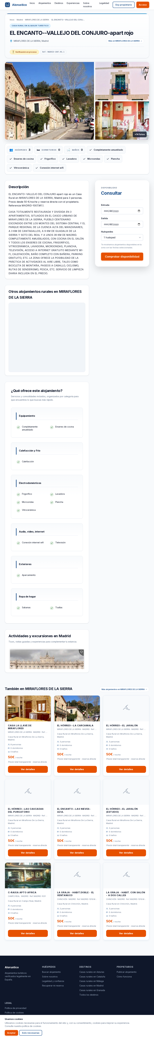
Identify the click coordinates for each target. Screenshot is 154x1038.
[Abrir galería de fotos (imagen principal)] (49, 101)
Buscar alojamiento (51, 972)
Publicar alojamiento (127, 972)
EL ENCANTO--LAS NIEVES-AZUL (74, 810)
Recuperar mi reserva (53, 985)
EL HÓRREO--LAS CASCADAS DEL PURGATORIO (26, 810)
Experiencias (73, 3)
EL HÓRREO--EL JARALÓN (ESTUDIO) (122, 810)
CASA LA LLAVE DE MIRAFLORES (20, 727)
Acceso (143, 4)
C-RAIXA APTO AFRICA (22, 892)
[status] (24, 52)
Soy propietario (123, 4)
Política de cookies (14, 1012)
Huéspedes (107, 231)
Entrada (105, 205)
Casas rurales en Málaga (91, 981)
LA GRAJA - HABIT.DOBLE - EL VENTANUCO (75, 894)
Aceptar (11, 1033)
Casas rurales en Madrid (91, 985)
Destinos (59, 3)
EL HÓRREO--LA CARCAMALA (75, 725)
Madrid (20, 20)
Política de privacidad (15, 1008)
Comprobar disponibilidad (122, 256)
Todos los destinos (88, 994)
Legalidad (104, 3)
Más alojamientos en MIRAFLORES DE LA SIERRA (123, 689)
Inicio (32, 3)
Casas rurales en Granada (92, 990)
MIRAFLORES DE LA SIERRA (37, 20)
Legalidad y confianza (53, 981)
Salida (104, 218)
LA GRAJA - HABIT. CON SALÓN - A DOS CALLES (125, 894)
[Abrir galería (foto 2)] (122, 81)
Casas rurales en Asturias (91, 972)
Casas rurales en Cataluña (92, 976)
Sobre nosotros (50, 976)
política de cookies (31, 1026)
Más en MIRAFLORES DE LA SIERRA (124, 41)
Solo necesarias (30, 1033)
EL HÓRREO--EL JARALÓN (122, 725)
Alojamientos (44, 3)
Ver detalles (28, 769)
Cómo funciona (124, 976)
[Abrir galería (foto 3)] (122, 120)
